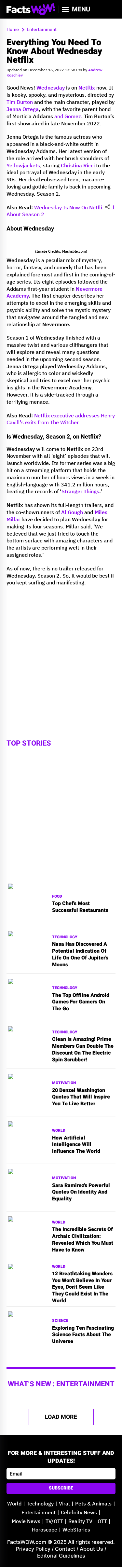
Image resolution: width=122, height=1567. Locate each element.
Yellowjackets (23, 165)
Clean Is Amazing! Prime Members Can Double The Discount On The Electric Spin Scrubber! (83, 1049)
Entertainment (38, 1512)
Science (60, 1321)
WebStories (76, 1530)
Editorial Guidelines (61, 1555)
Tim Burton (20, 102)
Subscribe (61, 1488)
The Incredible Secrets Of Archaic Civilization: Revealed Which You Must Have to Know (82, 1239)
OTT (102, 1521)
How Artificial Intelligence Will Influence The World (76, 1145)
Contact (65, 1549)
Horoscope (44, 1530)
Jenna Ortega (23, 109)
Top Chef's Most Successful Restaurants (80, 907)
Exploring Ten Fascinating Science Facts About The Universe (83, 1335)
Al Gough (72, 512)
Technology (64, 937)
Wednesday (50, 88)
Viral (64, 1504)
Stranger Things (80, 491)
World (58, 1130)
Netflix (86, 88)
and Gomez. (68, 116)
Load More (61, 1417)
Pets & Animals (93, 1504)
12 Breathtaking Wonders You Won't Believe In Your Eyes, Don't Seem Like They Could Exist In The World (82, 1287)
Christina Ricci (78, 165)
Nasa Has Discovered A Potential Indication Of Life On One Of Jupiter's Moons (80, 954)
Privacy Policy (33, 1549)
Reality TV (80, 1521)
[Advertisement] (61, 653)
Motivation (64, 1083)
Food (57, 896)
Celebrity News (79, 1512)
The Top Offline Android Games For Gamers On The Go (80, 1002)
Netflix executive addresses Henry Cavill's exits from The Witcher (61, 419)
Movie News (26, 1521)
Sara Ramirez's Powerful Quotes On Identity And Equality (81, 1192)
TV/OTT (54, 1521)
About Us (91, 1549)
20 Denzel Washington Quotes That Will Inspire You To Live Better (81, 1097)
